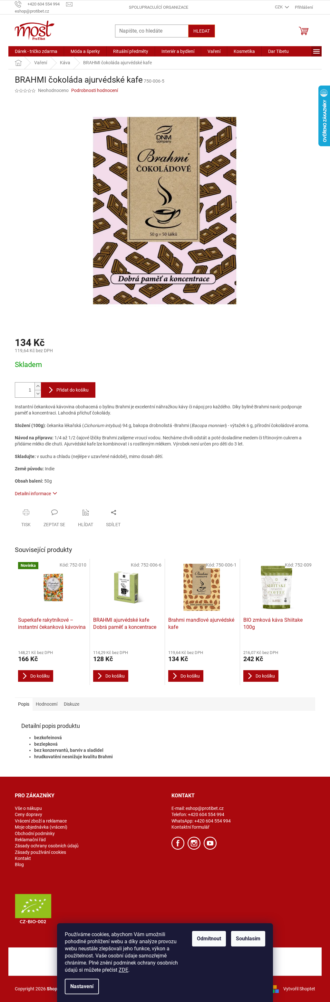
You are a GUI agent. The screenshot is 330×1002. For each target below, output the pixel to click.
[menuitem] (36, 51)
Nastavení (81, 986)
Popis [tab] (23, 704)
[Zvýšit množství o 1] (37, 386)
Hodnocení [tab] (46, 704)
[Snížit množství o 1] (37, 393)
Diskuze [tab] (71, 704)
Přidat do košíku (72, 390)
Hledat (201, 31)
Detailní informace (33, 493)
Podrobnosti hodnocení (94, 90)
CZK (279, 7)
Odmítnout (209, 939)
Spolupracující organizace (158, 7)
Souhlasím (248, 939)
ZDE (123, 970)
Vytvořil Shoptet (299, 988)
